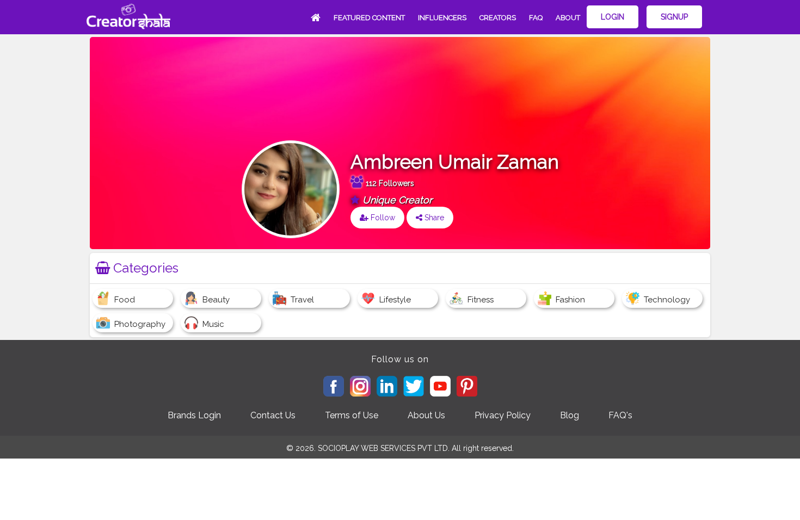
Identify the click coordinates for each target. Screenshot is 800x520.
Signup (674, 17)
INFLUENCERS (442, 18)
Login (612, 17)
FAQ (536, 18)
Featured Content (369, 18)
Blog (569, 415)
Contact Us (273, 415)
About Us (426, 415)
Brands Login (194, 415)
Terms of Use (351, 415)
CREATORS (497, 18)
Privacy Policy (503, 415)
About (568, 18)
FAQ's (620, 415)
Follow (381, 217)
